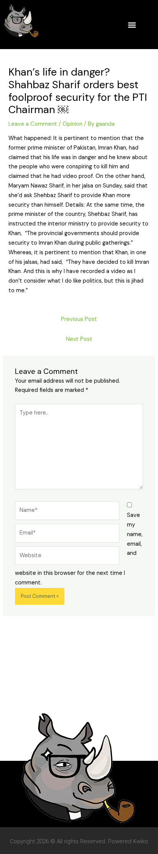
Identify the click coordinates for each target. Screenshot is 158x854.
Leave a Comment (32, 124)
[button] (131, 24)
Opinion (72, 124)
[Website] (67, 557)
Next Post (79, 339)
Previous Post (79, 319)
